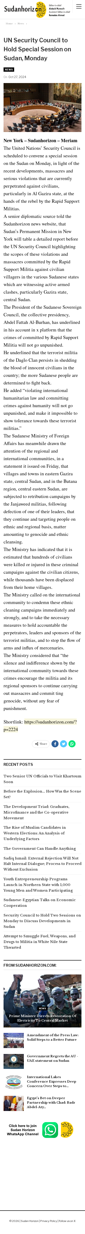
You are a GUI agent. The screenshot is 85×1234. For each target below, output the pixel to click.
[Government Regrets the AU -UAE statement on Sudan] (14, 1061)
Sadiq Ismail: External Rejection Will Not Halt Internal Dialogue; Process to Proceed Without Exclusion (42, 864)
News (9, 69)
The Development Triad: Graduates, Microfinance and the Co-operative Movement (36, 812)
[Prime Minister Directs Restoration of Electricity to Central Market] (42, 1001)
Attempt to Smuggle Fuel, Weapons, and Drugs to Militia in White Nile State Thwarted (40, 942)
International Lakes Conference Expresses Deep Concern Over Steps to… (51, 1081)
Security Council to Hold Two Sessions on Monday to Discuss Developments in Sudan (42, 921)
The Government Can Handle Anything (40, 848)
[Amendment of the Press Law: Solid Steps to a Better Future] (14, 1040)
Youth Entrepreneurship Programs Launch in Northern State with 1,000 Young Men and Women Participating (38, 885)
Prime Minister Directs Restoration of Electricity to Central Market (42, 1018)
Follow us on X (67, 1221)
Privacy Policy (48, 1221)
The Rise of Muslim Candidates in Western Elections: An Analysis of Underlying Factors (35, 833)
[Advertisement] (42, 1162)
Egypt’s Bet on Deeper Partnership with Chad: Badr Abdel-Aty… (51, 1102)
